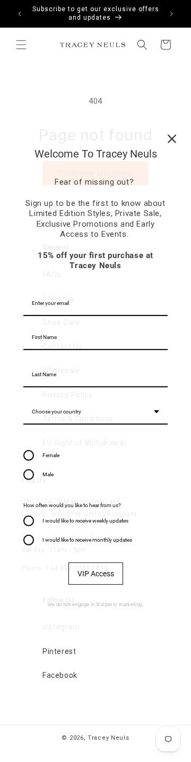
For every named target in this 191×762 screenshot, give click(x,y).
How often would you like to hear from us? (72, 505)
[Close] (172, 139)
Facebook (59, 675)
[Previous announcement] (19, 14)
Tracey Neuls (108, 737)
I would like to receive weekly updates (85, 520)
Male (48, 474)
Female (50, 455)
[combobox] (95, 412)
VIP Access (95, 573)
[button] (21, 44)
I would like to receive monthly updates (87, 539)
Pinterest (59, 651)
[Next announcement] (171, 14)
